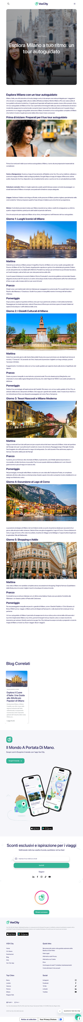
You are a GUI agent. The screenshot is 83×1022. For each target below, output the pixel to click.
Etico (44, 962)
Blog (7, 957)
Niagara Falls (10, 995)
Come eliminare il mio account (51, 968)
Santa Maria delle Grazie (35, 357)
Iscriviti (41, 865)
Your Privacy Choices (48, 1019)
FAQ (7, 960)
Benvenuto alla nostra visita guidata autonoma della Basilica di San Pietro (58, 949)
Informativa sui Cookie (49, 959)
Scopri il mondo (14, 761)
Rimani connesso (42, 912)
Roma (8, 980)
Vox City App (10, 963)
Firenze (8, 989)
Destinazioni (10, 954)
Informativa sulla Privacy (50, 956)
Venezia (8, 986)
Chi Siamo (9, 951)
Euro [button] (17, 1002)
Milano (8, 992)
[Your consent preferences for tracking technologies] (79, 1018)
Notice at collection (28, 1019)
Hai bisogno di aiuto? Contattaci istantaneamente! (57, 965)
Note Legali (46, 953)
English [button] (10, 1002)
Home (8, 948)
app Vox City (39, 620)
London (8, 983)
